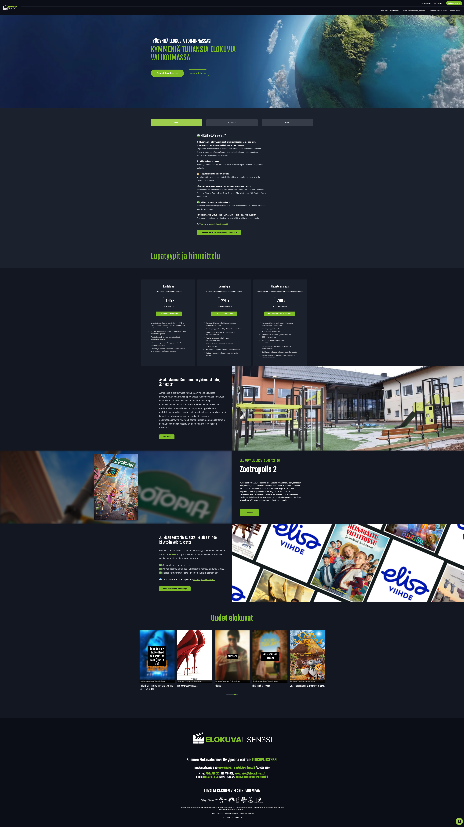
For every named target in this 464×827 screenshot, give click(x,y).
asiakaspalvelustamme (204, 579)
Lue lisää (167, 437)
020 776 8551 (227, 773)
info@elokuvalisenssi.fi (244, 767)
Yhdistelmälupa (176, 554)
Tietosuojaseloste (232, 818)
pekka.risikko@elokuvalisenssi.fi (250, 773)
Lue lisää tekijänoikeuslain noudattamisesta (219, 232)
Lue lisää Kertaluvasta (169, 314)
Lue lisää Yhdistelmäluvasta (279, 314)
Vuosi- (162, 554)
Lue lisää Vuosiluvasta (224, 314)
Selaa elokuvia (454, 3)
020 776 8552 (227, 776)
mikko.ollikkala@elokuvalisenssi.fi (252, 776)
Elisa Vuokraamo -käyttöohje (175, 588)
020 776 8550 (263, 767)
